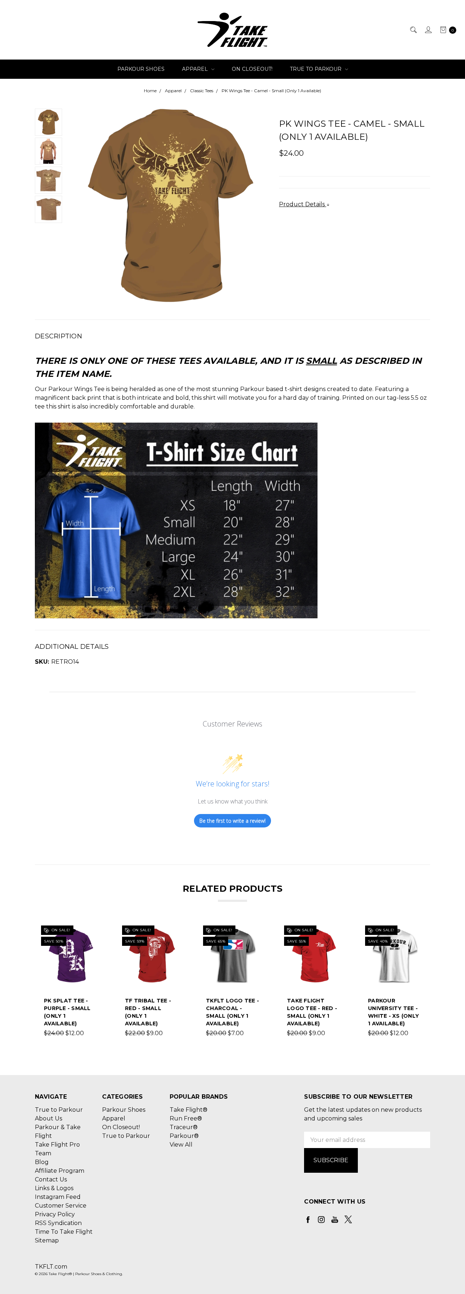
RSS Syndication (58, 1223)
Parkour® (184, 1135)
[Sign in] (427, 30)
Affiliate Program (59, 1170)
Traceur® (184, 1127)
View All (181, 1144)
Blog (42, 1162)
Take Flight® (188, 1109)
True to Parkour (316, 69)
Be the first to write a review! (232, 820)
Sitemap (47, 1240)
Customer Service (60, 1205)
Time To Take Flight (64, 1231)
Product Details (302, 204)
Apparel (195, 69)
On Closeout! (252, 69)
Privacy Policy (55, 1214)
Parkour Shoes (141, 69)
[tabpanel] (71, 983)
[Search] (413, 30)
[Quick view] (93, 932)
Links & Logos (54, 1188)
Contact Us (51, 1179)
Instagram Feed (58, 1196)
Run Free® (186, 1118)
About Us (48, 1118)
